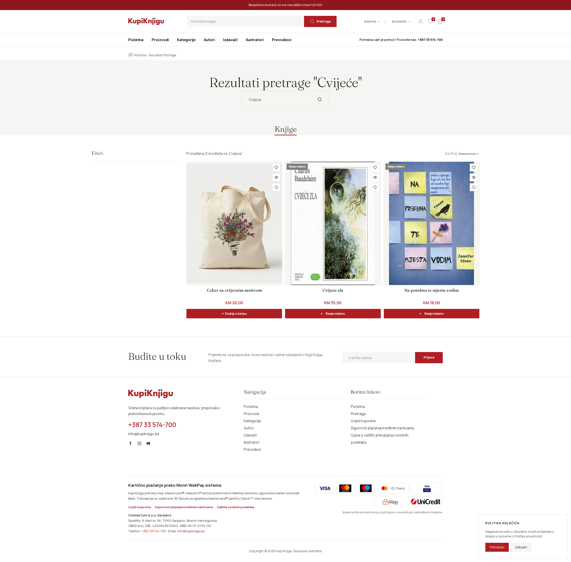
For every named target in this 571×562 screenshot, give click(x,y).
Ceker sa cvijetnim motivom (234, 290)
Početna (140, 55)
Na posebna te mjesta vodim (431, 290)
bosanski (399, 21)
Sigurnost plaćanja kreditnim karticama (382, 428)
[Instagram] (139, 443)
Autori (249, 428)
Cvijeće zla (333, 290)
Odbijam (521, 547)
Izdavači (250, 435)
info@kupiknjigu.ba (191, 531)
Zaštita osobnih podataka (235, 507)
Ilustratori (251, 442)
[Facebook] (130, 443)
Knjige (286, 129)
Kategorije (252, 420)
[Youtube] (148, 443)
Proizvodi (251, 413)
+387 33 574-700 (153, 531)
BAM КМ (370, 21)
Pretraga (358, 413)
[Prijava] (420, 21)
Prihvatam (497, 547)
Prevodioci (252, 449)
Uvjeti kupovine (363, 420)
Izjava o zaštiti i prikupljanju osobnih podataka (379, 439)
